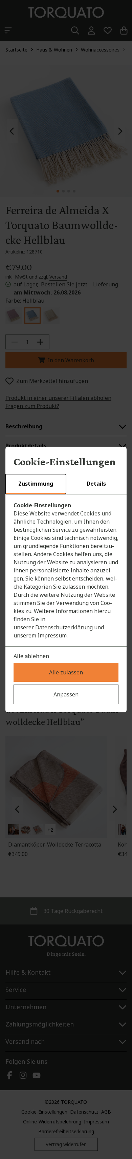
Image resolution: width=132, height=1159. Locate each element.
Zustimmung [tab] (35, 483)
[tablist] (66, 484)
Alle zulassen (66, 672)
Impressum (52, 635)
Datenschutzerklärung (64, 627)
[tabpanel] (66, 570)
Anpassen (66, 694)
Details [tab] (96, 483)
